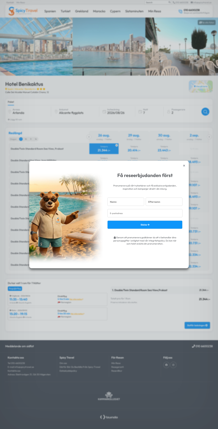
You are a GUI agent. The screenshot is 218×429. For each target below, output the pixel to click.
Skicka (144, 224)
